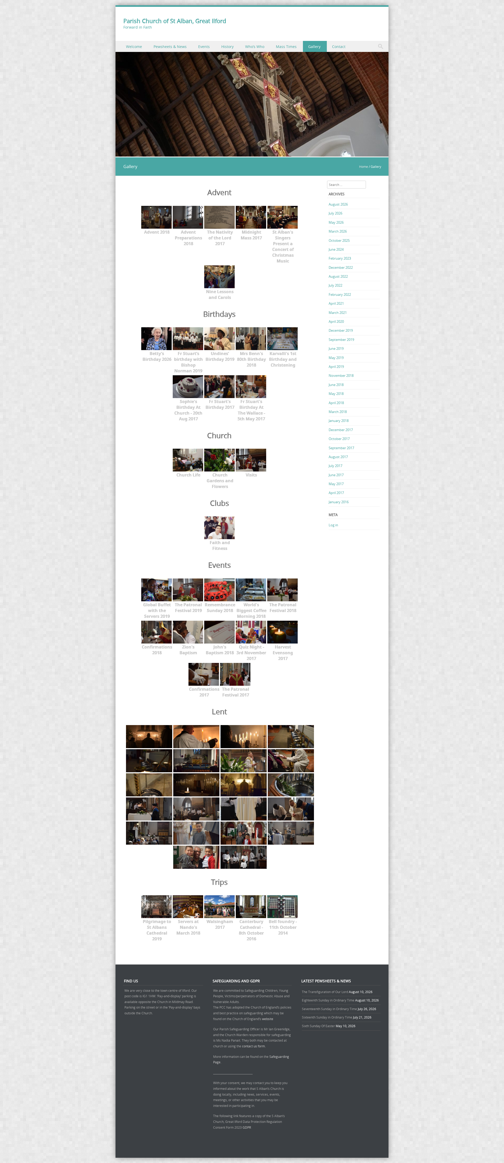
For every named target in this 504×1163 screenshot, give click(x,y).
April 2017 (336, 492)
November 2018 (341, 375)
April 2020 (336, 321)
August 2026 (338, 204)
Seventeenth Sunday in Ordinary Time (329, 1009)
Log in (333, 525)
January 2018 (339, 420)
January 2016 (339, 502)
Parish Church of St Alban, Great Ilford (174, 21)
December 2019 (341, 330)
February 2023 (340, 258)
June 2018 (336, 384)
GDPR (247, 1127)
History (227, 46)
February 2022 (340, 294)
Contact (338, 46)
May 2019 (336, 357)
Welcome (134, 46)
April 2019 (336, 366)
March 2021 (338, 312)
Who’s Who (254, 46)
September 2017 (341, 448)
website (267, 1019)
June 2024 (336, 249)
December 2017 (341, 429)
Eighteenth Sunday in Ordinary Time (328, 1000)
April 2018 (336, 402)
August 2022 (338, 276)
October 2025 (339, 240)
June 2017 (336, 475)
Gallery (314, 46)
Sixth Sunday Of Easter (318, 1026)
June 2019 (336, 348)
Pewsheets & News (170, 46)
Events (204, 46)
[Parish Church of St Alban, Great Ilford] (252, 153)
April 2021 (336, 303)
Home (363, 166)
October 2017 (339, 438)
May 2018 (336, 393)
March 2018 (338, 411)
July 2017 (335, 465)
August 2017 (338, 456)
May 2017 (336, 483)
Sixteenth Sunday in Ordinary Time (327, 1017)
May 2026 (336, 222)
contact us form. (254, 1046)
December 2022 (341, 267)
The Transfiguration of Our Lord (325, 992)
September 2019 (341, 339)
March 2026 (338, 231)
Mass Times (286, 46)
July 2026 (335, 213)
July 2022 (335, 285)
